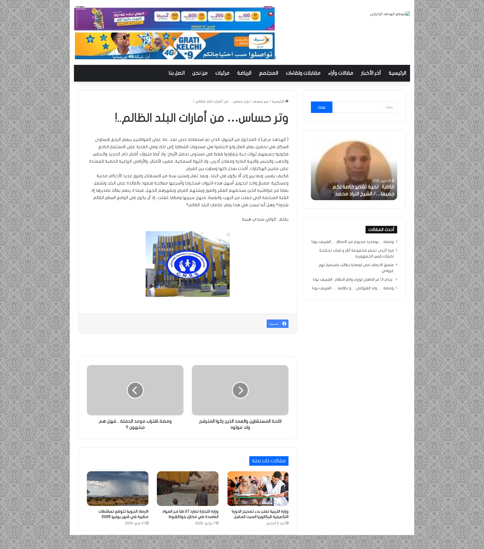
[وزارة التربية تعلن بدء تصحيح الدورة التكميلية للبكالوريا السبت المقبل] (257, 488)
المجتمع (268, 73)
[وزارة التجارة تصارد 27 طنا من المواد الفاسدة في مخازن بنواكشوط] (187, 488)
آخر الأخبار (371, 73)
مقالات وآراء (340, 73)
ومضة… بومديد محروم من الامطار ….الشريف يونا (352, 242)
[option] (354, 169)
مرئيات (222, 73)
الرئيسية (397, 73)
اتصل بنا (177, 73)
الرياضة (244, 73)
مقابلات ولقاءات (303, 73)
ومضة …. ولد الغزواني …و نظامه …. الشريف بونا (353, 288)
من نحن (200, 73)
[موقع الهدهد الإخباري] (390, 14)
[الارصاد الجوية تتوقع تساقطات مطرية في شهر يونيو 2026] (117, 488)
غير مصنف (260, 101)
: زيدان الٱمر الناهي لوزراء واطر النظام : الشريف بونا (353, 279)
